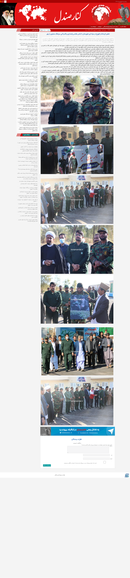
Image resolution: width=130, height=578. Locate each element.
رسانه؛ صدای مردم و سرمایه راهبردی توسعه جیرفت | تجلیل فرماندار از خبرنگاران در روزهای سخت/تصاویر (28, 129)
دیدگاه (110, 446)
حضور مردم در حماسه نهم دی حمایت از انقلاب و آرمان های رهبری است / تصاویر (27, 212)
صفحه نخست (123, 27)
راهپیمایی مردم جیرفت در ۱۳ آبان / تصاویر (29, 146)
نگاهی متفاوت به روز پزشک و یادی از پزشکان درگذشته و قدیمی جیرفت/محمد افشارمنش (28, 53)
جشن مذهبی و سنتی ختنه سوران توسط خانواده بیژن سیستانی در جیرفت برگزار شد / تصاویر (27, 196)
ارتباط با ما (93, 27)
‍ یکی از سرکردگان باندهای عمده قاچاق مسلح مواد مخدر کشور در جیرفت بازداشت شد (27, 178)
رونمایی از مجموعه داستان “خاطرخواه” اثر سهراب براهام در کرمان (28, 139)
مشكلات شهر (27, 135)
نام (111, 455)
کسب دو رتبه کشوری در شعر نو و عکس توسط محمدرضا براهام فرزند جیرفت (28, 158)
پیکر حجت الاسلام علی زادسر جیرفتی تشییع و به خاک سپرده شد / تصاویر (27, 204)
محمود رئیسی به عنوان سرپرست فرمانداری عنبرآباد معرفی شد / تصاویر (28, 192)
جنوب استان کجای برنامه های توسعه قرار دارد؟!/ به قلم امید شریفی (27, 170)
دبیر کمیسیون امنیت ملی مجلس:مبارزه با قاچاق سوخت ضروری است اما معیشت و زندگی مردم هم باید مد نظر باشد (27, 110)
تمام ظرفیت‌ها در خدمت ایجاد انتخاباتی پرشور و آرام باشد (27, 166)
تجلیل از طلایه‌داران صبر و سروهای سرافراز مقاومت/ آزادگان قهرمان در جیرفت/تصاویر (28, 84)
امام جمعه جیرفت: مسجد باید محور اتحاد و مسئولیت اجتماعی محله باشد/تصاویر (28, 68)
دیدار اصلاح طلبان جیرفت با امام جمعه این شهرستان (29, 184)
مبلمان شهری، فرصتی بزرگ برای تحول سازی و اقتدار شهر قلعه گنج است (27, 220)
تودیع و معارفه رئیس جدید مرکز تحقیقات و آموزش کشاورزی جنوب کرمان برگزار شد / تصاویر (27, 88)
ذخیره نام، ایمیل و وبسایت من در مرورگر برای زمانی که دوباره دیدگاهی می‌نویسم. (80, 463)
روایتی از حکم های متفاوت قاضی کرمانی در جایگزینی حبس (28, 216)
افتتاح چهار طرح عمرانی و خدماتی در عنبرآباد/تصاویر (28, 40)
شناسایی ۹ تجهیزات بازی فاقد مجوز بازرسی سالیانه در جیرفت (28, 114)
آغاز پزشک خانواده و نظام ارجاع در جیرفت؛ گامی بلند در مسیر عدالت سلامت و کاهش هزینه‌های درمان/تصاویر (27, 64)
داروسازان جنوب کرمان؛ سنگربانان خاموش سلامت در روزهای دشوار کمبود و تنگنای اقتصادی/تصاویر (27, 58)
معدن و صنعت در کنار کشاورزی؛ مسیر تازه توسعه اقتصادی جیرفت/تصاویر (27, 49)
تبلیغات (99, 27)
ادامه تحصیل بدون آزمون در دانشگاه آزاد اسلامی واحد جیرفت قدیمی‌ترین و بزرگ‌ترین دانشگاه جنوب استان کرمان (27, 35)
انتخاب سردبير (35, 135)
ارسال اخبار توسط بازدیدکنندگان (110, 27)
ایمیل (111, 458)
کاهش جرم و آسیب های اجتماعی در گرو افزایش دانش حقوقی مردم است (27, 208)
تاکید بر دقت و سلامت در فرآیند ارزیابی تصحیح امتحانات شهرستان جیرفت (28, 80)
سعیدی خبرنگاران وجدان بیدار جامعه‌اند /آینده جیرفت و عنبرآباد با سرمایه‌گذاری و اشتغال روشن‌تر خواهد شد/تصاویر (28, 45)
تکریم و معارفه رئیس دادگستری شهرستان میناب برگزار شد (27, 76)
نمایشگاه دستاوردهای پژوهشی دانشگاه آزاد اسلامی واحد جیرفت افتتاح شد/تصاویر (28, 150)
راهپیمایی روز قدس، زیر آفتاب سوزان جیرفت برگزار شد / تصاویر (28, 188)
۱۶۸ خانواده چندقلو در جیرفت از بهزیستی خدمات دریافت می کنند (27, 162)
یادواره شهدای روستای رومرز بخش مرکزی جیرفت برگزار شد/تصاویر (27, 154)
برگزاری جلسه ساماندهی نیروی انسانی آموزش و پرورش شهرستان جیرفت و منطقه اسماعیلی (27, 118)
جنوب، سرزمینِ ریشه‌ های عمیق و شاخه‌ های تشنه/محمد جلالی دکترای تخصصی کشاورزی (28, 72)
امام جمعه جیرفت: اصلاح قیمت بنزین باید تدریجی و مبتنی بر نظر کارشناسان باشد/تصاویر (27, 105)
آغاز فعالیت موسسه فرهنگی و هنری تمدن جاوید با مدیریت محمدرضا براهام (27, 143)
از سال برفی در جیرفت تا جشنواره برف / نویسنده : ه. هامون (27, 200)
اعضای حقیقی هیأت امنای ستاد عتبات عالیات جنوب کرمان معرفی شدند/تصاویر (28, 92)
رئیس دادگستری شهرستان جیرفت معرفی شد (28, 181)
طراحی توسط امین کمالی (60, 474)
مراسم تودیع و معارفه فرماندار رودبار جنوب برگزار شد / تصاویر (27, 174)
